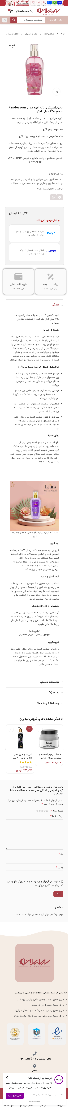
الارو (52, 179)
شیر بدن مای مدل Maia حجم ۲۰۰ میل (22, 756)
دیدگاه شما (56, 816)
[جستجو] (13, 20)
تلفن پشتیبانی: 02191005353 (34, 1059)
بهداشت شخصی (30, 183)
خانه (62, 34)
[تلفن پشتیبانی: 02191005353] (35, 1054)
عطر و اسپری (31, 34)
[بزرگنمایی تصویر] (56, 91)
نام (61, 854)
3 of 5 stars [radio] (42, 811)
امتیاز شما (57, 811)
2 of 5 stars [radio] (44, 811)
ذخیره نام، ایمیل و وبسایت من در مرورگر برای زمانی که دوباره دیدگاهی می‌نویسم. (35, 883)
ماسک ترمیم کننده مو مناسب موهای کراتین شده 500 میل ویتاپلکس (49, 758)
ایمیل (59, 868)
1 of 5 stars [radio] (47, 811)
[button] (59, 197)
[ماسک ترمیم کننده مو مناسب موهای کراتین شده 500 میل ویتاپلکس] (49, 738)
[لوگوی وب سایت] (48, 11)
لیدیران (55, 323)
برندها (14, 179)
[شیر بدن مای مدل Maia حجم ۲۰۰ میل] (20, 738)
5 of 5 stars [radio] (37, 811)
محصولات (48, 34)
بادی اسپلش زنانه (26, 179)
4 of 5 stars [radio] (40, 811)
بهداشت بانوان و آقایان (51, 183)
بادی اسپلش (12, 34)
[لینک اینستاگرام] (4, 20)
